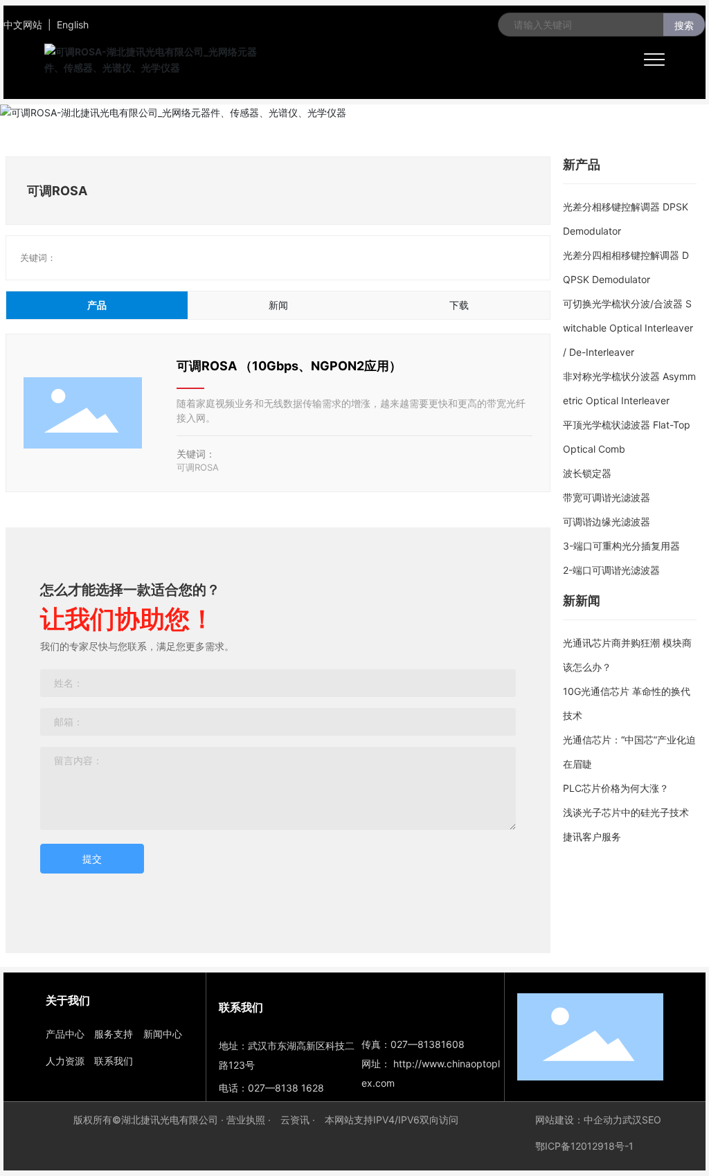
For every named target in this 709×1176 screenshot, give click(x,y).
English (73, 24)
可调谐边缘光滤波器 (606, 521)
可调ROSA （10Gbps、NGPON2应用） (289, 366)
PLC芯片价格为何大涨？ (616, 788)
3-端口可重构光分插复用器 (621, 546)
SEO (651, 1119)
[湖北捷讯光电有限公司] (159, 58)
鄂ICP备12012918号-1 (584, 1146)
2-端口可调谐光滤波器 (611, 570)
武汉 (632, 1119)
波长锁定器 (587, 473)
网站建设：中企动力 (578, 1119)
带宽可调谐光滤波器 (606, 497)
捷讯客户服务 (592, 836)
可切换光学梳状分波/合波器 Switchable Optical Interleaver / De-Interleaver (628, 328)
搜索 (684, 25)
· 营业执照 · (245, 1119)
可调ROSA (198, 467)
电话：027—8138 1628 (271, 1088)
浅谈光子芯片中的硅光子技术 (626, 812)
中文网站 (22, 24)
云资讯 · (299, 1119)
